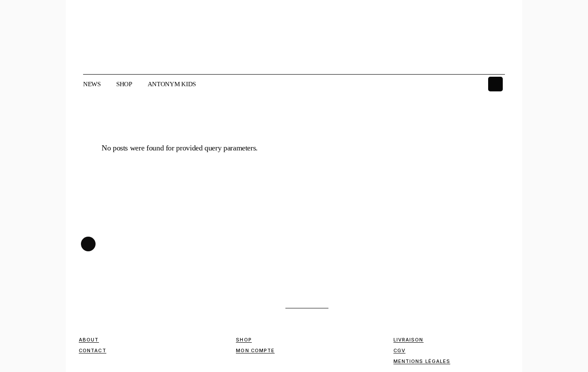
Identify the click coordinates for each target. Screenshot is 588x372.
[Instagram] (495, 84)
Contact (92, 350)
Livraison (408, 340)
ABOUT (89, 340)
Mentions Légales (422, 361)
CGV (399, 350)
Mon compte (255, 350)
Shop (243, 340)
